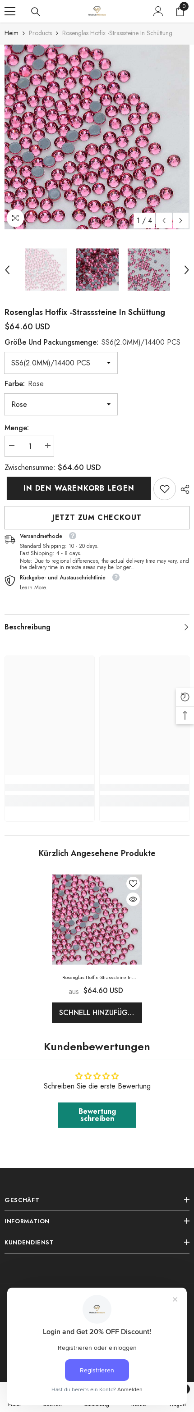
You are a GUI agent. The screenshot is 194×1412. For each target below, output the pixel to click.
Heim (11, 32)
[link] (164, 489)
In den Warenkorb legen (76, 488)
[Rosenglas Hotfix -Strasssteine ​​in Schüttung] (97, 920)
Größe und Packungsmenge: (92, 342)
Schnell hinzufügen (98, 1012)
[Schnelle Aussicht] (133, 899)
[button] (164, 220)
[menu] (10, 11)
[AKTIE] (182, 489)
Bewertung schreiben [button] (97, 1115)
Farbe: (24, 383)
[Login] (158, 11)
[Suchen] (35, 11)
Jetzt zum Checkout (97, 517)
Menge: (17, 428)
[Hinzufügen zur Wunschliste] (133, 883)
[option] (97, 137)
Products (40, 32)
